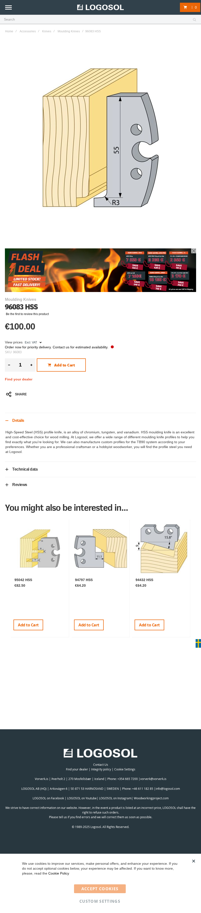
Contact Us (100, 765)
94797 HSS (84, 580)
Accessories (28, 31)
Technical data (25, 469)
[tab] (100, 420)
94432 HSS (144, 580)
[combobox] (100, 19)
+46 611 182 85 (142, 789)
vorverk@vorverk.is (153, 779)
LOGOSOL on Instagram (115, 798)
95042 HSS (23, 580)
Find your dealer (18, 379)
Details (18, 420)
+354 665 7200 (127, 779)
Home (9, 31)
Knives (46, 31)
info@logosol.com (168, 789)
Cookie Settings (124, 769)
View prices (14, 342)
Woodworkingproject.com (151, 798)
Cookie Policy (58, 873)
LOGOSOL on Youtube (82, 798)
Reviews (19, 485)
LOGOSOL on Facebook (48, 798)
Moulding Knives (69, 31)
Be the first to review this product (27, 314)
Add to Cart (28, 625)
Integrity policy (101, 769)
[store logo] (100, 7)
